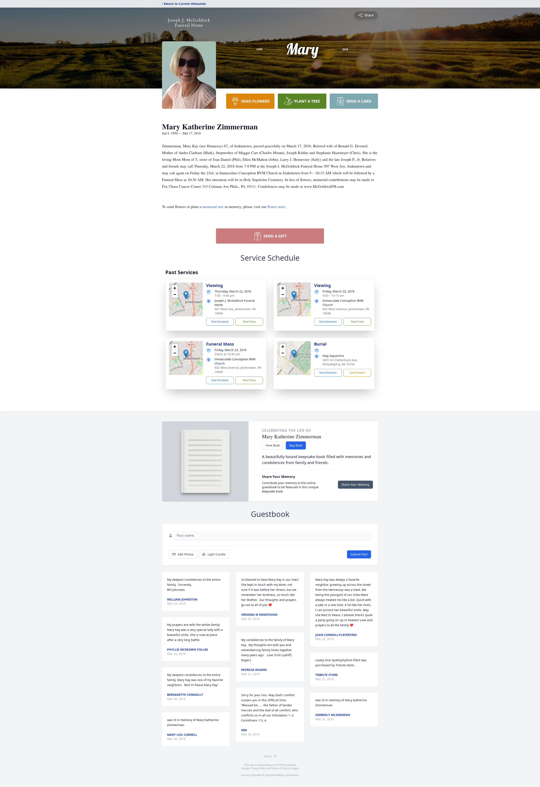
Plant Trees (249, 321)
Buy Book (295, 445)
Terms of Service (281, 768)
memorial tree (213, 206)
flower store (276, 206)
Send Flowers (357, 372)
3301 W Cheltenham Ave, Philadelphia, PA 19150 (340, 362)
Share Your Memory (355, 485)
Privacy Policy (258, 768)
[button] (186, 295)
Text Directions (220, 321)
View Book (273, 445)
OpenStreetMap (274, 775)
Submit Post (359, 554)
